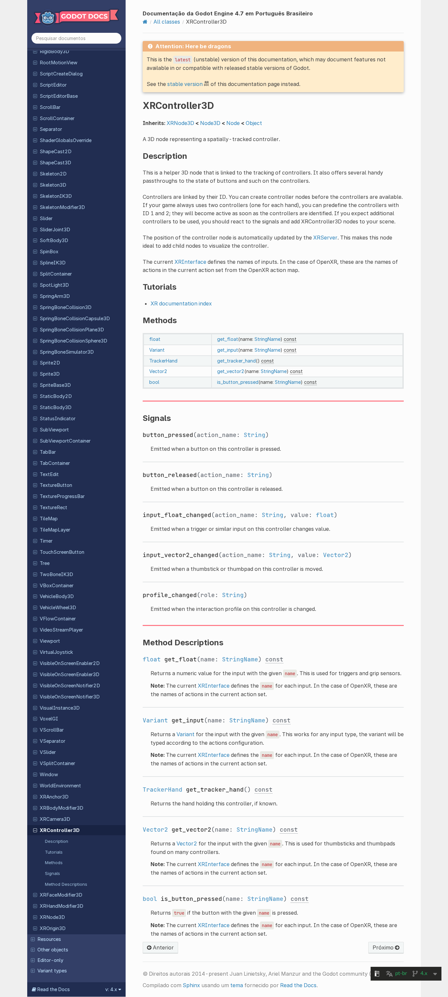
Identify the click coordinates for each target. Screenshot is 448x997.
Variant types (52, 971)
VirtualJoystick (56, 652)
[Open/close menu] (35, 51)
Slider (46, 218)
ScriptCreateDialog (61, 74)
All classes (166, 21)
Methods (54, 862)
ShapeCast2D (55, 152)
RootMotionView (58, 63)
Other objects (52, 950)
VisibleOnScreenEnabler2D (70, 663)
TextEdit (49, 474)
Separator (51, 129)
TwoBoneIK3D (56, 574)
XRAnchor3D (54, 797)
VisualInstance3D (60, 708)
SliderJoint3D (55, 230)
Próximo (384, 947)
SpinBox (49, 252)
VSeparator (52, 741)
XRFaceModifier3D (61, 895)
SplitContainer (56, 274)
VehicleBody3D (57, 596)
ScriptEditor (53, 85)
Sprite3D (50, 374)
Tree (45, 563)
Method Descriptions (66, 884)
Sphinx (191, 985)
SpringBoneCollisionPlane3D (72, 330)
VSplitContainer (57, 763)
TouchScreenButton (62, 552)
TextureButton (56, 485)
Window (49, 775)
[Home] (145, 21)
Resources (49, 939)
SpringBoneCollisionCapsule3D (75, 319)
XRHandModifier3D (61, 906)
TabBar (48, 452)
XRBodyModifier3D (61, 808)
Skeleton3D (53, 185)
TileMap (49, 519)
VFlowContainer (58, 619)
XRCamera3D (55, 819)
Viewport (50, 641)
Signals (52, 873)
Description (56, 841)
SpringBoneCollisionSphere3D (73, 341)
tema (236, 985)
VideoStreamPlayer (61, 630)
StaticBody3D (55, 407)
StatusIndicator (57, 419)
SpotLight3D (54, 285)
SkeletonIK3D (56, 196)
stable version (185, 84)
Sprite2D (50, 363)
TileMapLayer (55, 530)
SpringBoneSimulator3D (67, 352)
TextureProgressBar (62, 496)
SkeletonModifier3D (62, 207)
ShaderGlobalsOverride (66, 140)
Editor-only (50, 960)
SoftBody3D (54, 240)
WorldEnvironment (60, 786)
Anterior (163, 947)
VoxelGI (49, 719)
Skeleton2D (53, 174)
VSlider (48, 752)
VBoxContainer (56, 586)
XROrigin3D (53, 928)
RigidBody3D (54, 51)
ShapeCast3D (55, 163)
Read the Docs (298, 985)
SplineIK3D (53, 263)
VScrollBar (52, 730)
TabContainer (55, 463)
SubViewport (54, 430)
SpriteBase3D (55, 385)
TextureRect (53, 507)
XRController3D (60, 830)
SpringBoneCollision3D (66, 307)
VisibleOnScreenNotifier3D (70, 697)
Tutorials (54, 852)
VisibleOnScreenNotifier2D (70, 686)
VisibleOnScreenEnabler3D (69, 674)
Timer (46, 541)
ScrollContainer (57, 118)
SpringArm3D (55, 296)
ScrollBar (50, 107)
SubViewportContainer (65, 441)
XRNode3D (52, 917)
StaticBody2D (56, 396)
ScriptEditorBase (59, 96)
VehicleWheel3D (58, 608)
